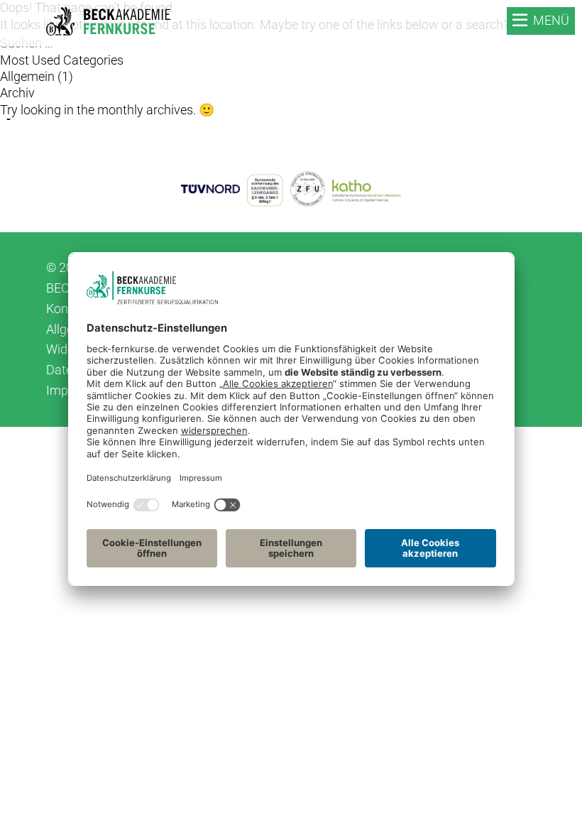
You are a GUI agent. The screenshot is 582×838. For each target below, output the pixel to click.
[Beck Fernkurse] (108, 21)
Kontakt (68, 308)
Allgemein (27, 76)
